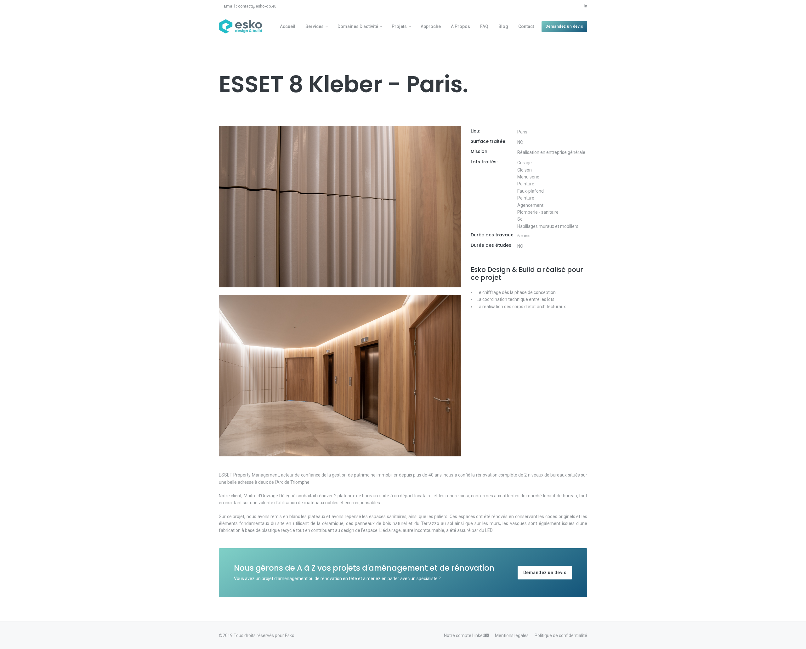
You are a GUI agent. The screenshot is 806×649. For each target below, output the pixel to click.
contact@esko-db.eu (250, 6)
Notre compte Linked (464, 635)
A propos (460, 26)
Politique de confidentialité (561, 635)
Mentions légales (512, 635)
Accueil (287, 26)
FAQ (484, 26)
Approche (431, 26)
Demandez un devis (564, 26)
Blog (503, 26)
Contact (526, 26)
